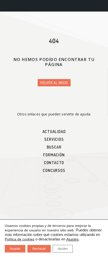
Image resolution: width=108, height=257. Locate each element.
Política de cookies (19, 239)
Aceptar (15, 248)
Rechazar (39, 248)
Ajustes (72, 239)
